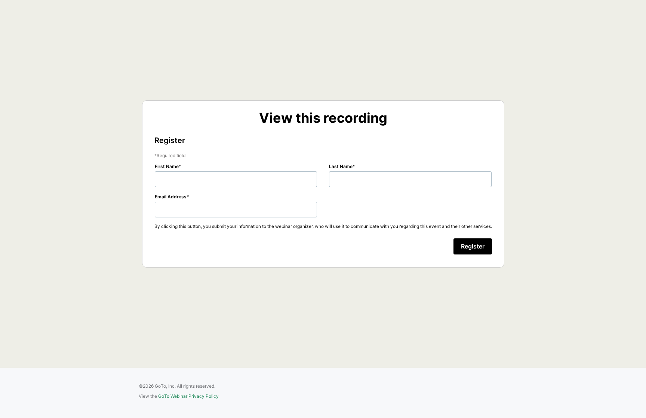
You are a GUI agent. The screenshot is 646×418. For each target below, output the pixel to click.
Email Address (171, 196)
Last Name (341, 166)
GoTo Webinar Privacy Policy (188, 396)
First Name (167, 166)
